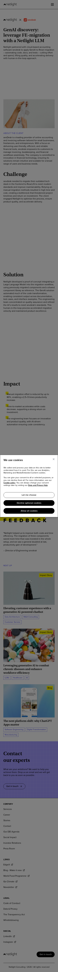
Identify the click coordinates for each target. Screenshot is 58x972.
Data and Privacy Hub (38, 485)
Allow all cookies (29, 511)
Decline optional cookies (29, 503)
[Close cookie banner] (54, 459)
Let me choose (29, 495)
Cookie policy (9, 483)
